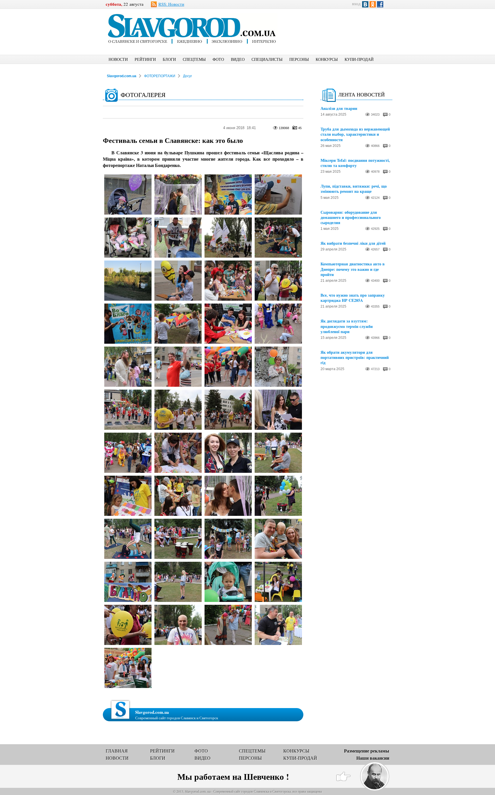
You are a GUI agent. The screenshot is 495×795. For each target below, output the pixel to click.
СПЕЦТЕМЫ (194, 59)
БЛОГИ (169, 59)
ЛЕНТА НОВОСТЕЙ (361, 94)
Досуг (187, 76)
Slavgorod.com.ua (121, 76)
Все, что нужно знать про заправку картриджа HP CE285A (353, 298)
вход (356, 3)
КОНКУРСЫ (327, 59)
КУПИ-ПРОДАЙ (359, 59)
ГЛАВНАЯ (117, 751)
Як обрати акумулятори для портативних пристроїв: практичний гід (355, 358)
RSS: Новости (171, 4)
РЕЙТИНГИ (145, 59)
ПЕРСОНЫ (299, 59)
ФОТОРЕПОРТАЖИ (159, 76)
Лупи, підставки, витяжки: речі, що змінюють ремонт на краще (354, 189)
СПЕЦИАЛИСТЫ (267, 59)
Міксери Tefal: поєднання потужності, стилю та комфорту (355, 163)
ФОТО (218, 59)
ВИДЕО (238, 59)
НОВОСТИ (118, 59)
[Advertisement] (340, 27)
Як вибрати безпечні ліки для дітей (353, 243)
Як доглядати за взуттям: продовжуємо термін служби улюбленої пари (347, 326)
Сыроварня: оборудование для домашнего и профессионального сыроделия (351, 218)
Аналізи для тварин (339, 108)
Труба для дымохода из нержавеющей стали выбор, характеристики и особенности (355, 134)
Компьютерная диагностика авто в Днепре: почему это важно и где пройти (353, 269)
